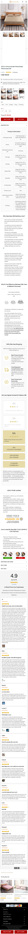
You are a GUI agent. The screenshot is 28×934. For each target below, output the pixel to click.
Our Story (5, 911)
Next (26, 868)
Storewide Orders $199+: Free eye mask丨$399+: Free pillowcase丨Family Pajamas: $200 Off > (14, 83)
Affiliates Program (7, 914)
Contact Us (5, 912)
